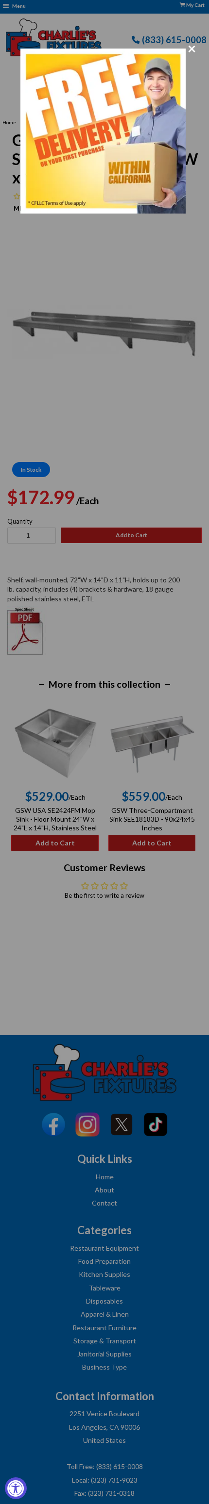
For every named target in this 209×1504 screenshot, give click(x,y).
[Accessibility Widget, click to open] (16, 1488)
